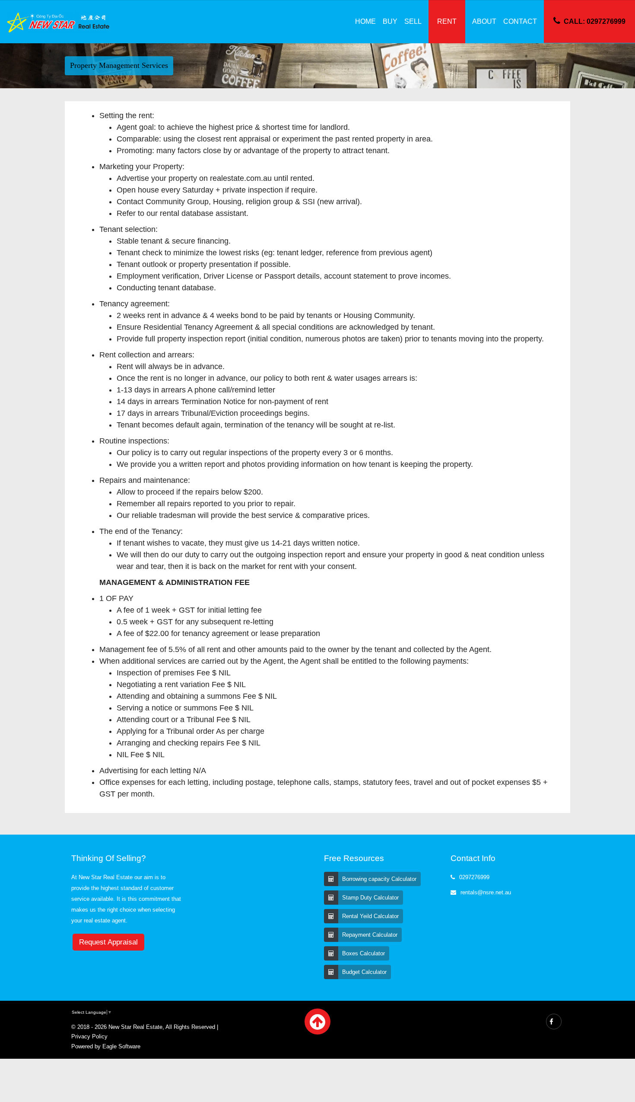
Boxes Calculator (363, 953)
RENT (447, 21)
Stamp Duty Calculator (370, 897)
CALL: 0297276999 (594, 21)
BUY (390, 21)
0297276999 (474, 877)
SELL (413, 21)
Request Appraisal (108, 942)
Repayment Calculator (369, 935)
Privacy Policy (89, 1036)
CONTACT (520, 21)
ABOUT (484, 21)
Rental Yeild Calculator (370, 916)
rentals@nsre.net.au (485, 892)
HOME (365, 21)
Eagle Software (121, 1046)
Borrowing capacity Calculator (379, 879)
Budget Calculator (364, 972)
